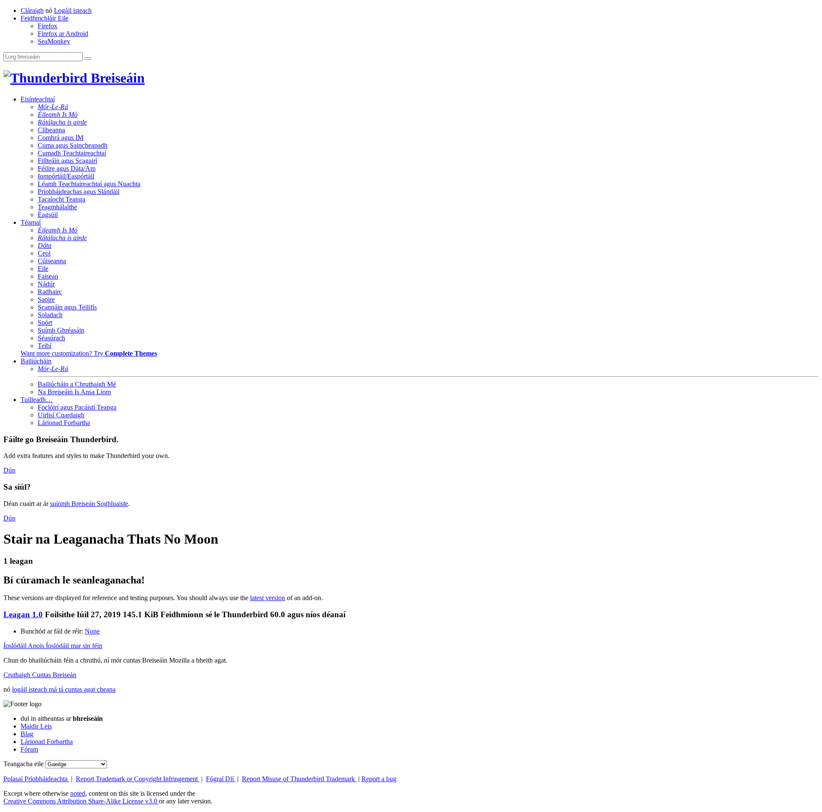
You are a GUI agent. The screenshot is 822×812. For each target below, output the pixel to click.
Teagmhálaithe (57, 207)
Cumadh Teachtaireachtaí (72, 153)
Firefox (47, 26)
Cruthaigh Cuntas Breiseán (39, 674)
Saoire (46, 299)
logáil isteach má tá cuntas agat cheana (64, 689)
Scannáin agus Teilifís (67, 307)
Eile (43, 268)
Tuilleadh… (37, 399)
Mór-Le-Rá (53, 106)
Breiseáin (116, 78)
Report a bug (378, 778)
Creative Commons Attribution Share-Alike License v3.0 (81, 801)
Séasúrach (51, 338)
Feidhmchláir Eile (44, 18)
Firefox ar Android (63, 33)
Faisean (48, 276)
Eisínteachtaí (38, 99)
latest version (267, 597)
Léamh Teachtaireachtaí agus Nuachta (89, 183)
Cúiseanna (52, 261)
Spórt (45, 322)
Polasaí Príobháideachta (36, 778)
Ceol (44, 253)
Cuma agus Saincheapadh (72, 145)
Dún (9, 470)
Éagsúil (48, 214)
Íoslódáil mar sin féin (74, 645)
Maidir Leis (36, 726)
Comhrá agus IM (60, 137)
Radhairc (50, 291)
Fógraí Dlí (220, 778)
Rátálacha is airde (62, 122)
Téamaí (31, 222)
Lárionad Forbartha (64, 422)
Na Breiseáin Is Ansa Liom (74, 392)
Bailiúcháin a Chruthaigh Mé (77, 384)
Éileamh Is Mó (57, 114)
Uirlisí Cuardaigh (61, 415)
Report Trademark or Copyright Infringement (138, 778)
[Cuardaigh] (87, 58)
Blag (27, 734)
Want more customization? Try (89, 353)
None (92, 631)
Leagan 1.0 (23, 614)
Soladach (50, 314)
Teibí (44, 345)
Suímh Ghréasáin (61, 330)
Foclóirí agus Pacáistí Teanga (77, 407)
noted (77, 793)
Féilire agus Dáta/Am (66, 168)
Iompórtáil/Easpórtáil (66, 176)
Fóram (29, 749)
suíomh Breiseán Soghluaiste (89, 503)
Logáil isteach (73, 10)
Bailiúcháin (36, 361)
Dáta (44, 245)
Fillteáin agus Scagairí (67, 160)
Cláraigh (32, 10)
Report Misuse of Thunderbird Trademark (299, 778)
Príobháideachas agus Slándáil (78, 191)
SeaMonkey (54, 41)
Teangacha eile (23, 763)
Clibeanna (51, 130)
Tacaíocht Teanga (61, 199)
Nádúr (46, 284)
